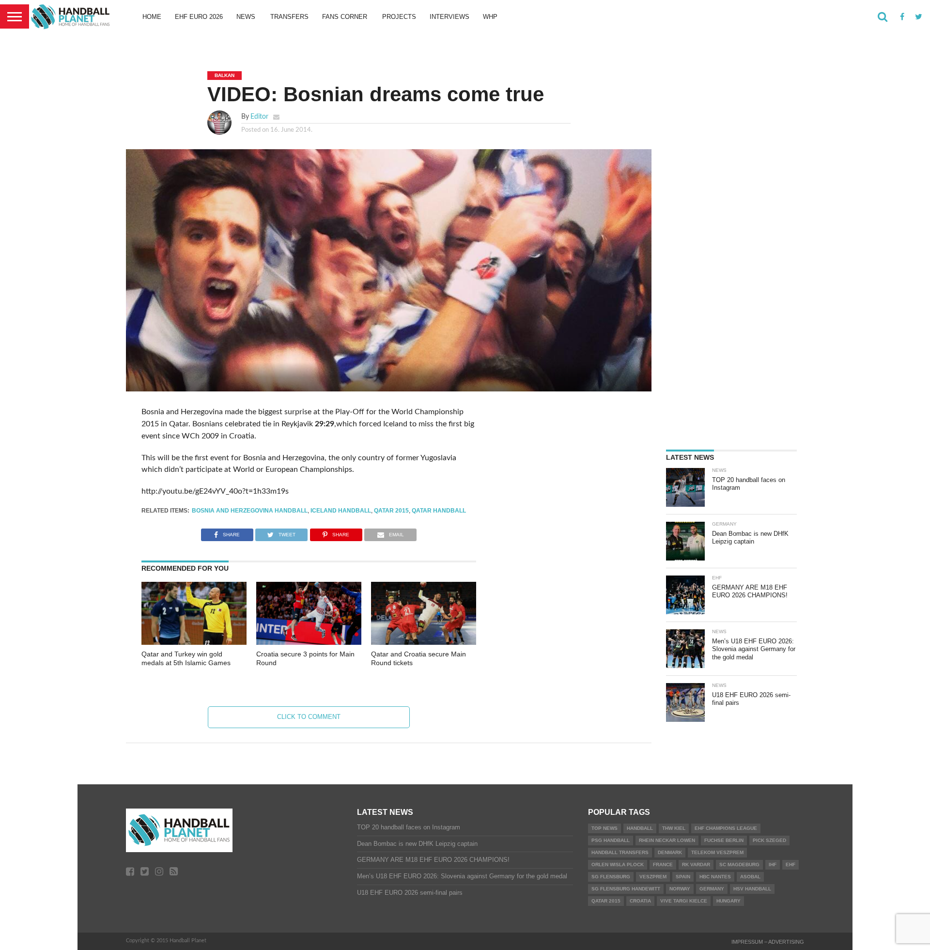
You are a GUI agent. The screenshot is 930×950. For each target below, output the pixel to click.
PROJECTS (399, 16)
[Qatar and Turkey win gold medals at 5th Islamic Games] (194, 642)
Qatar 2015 (391, 510)
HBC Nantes (715, 876)
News (245, 16)
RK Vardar (696, 864)
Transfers (289, 16)
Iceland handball (340, 510)
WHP (490, 16)
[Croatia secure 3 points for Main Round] (308, 642)
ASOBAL (750, 876)
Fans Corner (344, 16)
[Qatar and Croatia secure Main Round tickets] (423, 642)
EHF (790, 864)
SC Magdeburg (739, 864)
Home (151, 16)
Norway (679, 888)
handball (640, 828)
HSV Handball (752, 888)
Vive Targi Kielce (683, 900)
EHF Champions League (726, 828)
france (663, 864)
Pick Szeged (769, 840)
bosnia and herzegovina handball (250, 510)
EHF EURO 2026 (199, 16)
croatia (640, 900)
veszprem (652, 876)
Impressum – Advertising (767, 942)
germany (711, 888)
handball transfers (620, 852)
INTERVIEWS (449, 16)
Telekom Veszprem (717, 852)
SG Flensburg (610, 876)
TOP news (604, 828)
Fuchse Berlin (724, 840)
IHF (772, 864)
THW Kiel (673, 828)
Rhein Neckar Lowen (667, 840)
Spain (683, 876)
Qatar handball (439, 510)
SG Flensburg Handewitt (625, 888)
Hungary (728, 900)
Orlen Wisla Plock (617, 864)
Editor (259, 116)
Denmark (670, 852)
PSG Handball (610, 840)
